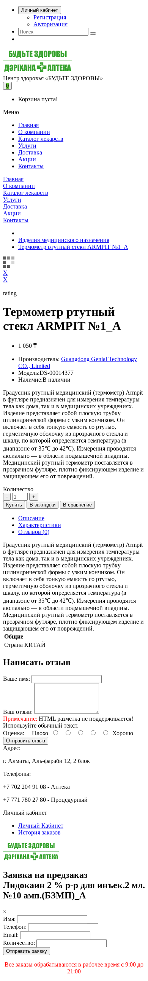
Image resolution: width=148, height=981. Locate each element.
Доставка (30, 152)
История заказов (39, 832)
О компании (34, 132)
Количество (18, 489)
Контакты (31, 166)
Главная (28, 125)
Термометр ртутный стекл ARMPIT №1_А (73, 247)
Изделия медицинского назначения (63, 240)
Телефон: (15, 927)
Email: (11, 935)
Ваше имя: (16, 678)
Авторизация (50, 24)
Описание (31, 518)
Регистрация (49, 17)
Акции (27, 159)
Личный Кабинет (40, 825)
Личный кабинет (39, 10)
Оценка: (13, 733)
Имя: (9, 919)
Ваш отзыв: (18, 712)
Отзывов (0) (33, 532)
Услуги (27, 145)
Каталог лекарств (40, 138)
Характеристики (39, 525)
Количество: (19, 943)
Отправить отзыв (25, 741)
